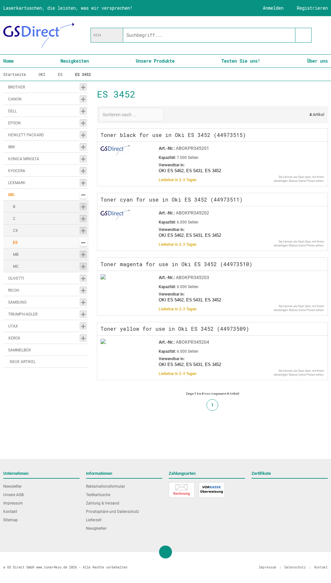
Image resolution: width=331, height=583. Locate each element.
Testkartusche (98, 495)
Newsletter (12, 486)
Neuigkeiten (74, 61)
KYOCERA (16, 171)
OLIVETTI (16, 278)
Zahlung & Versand (102, 503)
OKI (11, 195)
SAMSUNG (17, 302)
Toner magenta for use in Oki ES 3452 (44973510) (176, 264)
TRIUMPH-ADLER (22, 314)
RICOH (13, 290)
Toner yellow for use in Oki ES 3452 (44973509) (175, 328)
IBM (11, 147)
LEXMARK (17, 183)
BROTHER (16, 87)
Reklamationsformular (105, 486)
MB (15, 254)
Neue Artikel (23, 361)
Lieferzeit (93, 520)
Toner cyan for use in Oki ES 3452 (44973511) (172, 199)
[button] (107, 35)
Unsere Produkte (155, 61)
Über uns (317, 61)
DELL (12, 111)
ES (15, 242)
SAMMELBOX (19, 350)
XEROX (14, 338)
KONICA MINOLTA (23, 159)
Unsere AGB (13, 495)
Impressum (13, 503)
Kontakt (10, 511)
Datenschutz (295, 567)
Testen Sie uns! (240, 61)
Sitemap (10, 520)
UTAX (13, 326)
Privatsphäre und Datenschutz (112, 511)
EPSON (14, 123)
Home (8, 61)
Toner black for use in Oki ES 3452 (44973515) (173, 134)
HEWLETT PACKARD (26, 135)
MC (16, 266)
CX (15, 230)
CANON (15, 99)
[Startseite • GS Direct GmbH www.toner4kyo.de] (38, 35)
